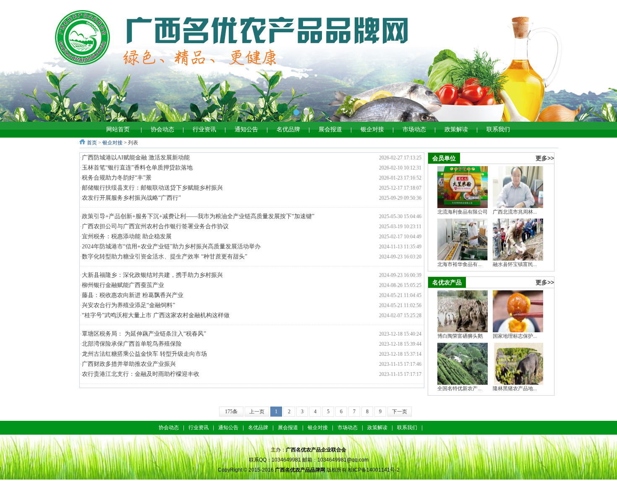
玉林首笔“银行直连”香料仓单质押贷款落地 (137, 167)
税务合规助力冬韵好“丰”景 (117, 178)
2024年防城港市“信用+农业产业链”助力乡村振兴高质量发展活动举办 (171, 246)
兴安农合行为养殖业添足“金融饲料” (128, 305)
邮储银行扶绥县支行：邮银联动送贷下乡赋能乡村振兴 (152, 188)
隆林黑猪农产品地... (515, 388)
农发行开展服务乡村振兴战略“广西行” (131, 198)
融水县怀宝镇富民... (515, 264)
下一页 (399, 412)
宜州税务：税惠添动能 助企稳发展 (127, 236)
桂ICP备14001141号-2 (374, 470)
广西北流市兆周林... (515, 212)
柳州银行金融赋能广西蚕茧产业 (123, 285)
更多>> (545, 158)
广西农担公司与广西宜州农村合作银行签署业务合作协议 (155, 226)
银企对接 (372, 129)
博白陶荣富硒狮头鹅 (460, 336)
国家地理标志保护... (515, 336)
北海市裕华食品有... (459, 264)
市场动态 (414, 129)
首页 (92, 143)
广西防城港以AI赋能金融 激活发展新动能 (136, 157)
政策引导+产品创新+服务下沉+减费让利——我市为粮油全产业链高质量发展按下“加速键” (198, 216)
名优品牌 (288, 129)
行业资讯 (204, 129)
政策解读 (456, 129)
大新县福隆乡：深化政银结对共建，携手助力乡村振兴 (152, 275)
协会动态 (162, 129)
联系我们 (498, 129)
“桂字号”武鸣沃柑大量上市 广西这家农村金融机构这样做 (156, 315)
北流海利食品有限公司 (462, 212)
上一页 (256, 412)
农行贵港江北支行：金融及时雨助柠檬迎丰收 (140, 374)
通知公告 (246, 129)
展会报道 (330, 129)
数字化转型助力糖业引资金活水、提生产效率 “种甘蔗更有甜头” (164, 256)
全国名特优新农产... (459, 388)
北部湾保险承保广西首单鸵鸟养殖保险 (132, 344)
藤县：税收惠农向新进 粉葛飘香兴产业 (132, 295)
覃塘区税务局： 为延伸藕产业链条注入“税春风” (144, 334)
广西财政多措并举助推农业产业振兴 (129, 364)
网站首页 (118, 129)
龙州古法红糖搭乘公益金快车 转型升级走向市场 (144, 354)
